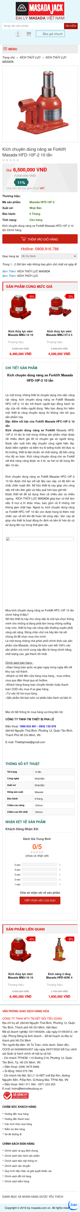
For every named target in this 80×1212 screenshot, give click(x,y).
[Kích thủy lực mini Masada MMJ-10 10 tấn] (20, 307)
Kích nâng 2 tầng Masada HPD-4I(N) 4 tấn (59, 977)
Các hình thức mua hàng (18, 1124)
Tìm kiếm (70, 26)
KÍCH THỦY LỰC (30, 57)
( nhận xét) (37, 856)
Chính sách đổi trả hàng (18, 1176)
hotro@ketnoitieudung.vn (27, 1088)
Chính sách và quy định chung (21, 1150)
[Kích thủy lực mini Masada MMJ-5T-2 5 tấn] (59, 307)
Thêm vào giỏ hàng (43, 239)
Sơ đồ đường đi (13, 1134)
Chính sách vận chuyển (17, 1166)
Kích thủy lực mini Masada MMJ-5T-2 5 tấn (59, 334)
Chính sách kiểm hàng (17, 1181)
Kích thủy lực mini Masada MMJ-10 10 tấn (20, 334)
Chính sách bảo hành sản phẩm (22, 1155)
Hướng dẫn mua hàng (17, 1114)
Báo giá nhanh (53, 33)
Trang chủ (8, 57)
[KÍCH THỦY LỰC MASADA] (40, 11)
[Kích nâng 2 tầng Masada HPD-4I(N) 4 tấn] (59, 949)
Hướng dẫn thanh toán (17, 1119)
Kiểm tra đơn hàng (15, 1129)
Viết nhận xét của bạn (40, 900)
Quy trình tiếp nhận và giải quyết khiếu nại (28, 1171)
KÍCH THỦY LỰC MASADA (33, 271)
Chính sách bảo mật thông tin (21, 1161)
